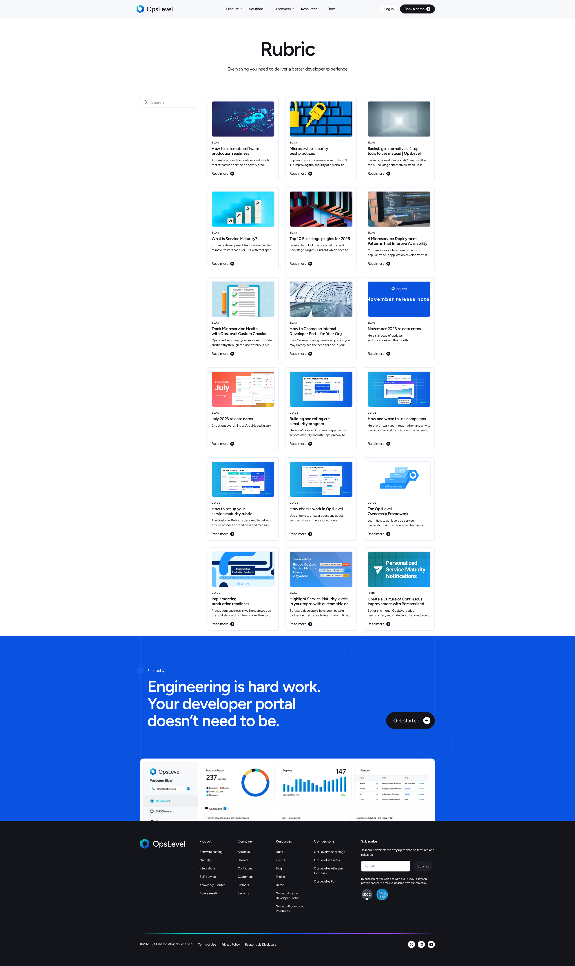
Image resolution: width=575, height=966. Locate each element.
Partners (243, 885)
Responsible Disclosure (260, 944)
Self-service (207, 877)
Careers (243, 860)
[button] (234, 9)
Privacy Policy (230, 944)
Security (243, 893)
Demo (280, 885)
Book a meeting (209, 893)
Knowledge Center (212, 885)
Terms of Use (207, 944)
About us (244, 852)
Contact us (245, 868)
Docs (331, 9)
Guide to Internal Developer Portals (288, 895)
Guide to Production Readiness (289, 908)
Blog (279, 868)
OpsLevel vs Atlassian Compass (328, 871)
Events (280, 860)
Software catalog (210, 852)
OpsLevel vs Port (325, 881)
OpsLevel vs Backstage (329, 852)
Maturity (204, 860)
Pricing (280, 877)
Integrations (207, 868)
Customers (245, 877)
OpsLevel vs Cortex (327, 860)
